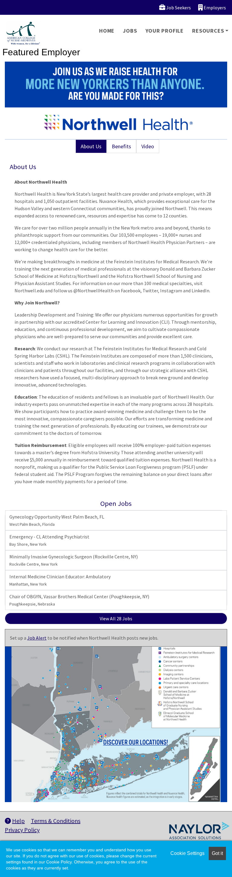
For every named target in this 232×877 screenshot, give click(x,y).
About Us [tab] (91, 146)
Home (106, 30)
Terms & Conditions (55, 820)
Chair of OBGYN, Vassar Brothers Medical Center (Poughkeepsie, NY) (79, 600)
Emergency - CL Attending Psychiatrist (49, 540)
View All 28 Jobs (116, 618)
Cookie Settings (187, 853)
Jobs (130, 30)
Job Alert (37, 638)
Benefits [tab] (121, 146)
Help (18, 820)
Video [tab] (147, 146)
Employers (214, 8)
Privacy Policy (22, 830)
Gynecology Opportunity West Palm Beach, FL (56, 520)
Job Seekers (178, 8)
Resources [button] (208, 30)
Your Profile (165, 30)
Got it (217, 853)
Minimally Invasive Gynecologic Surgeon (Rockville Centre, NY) (73, 560)
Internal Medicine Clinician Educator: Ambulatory (60, 580)
